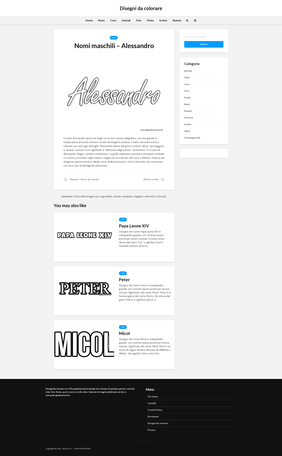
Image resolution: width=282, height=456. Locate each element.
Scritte (163, 20)
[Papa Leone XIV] (84, 237)
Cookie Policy (155, 409)
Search (204, 44)
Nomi (101, 20)
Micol (124, 333)
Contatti (152, 403)
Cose (113, 20)
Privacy (151, 429)
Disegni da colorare (141, 8)
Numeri (177, 20)
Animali (126, 20)
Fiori (138, 20)
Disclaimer (153, 416)
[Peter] (84, 290)
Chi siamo (153, 396)
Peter (124, 279)
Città (186, 77)
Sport (187, 131)
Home (89, 20)
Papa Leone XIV (134, 225)
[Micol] (84, 344)
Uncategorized (192, 137)
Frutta (150, 20)
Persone (188, 117)
